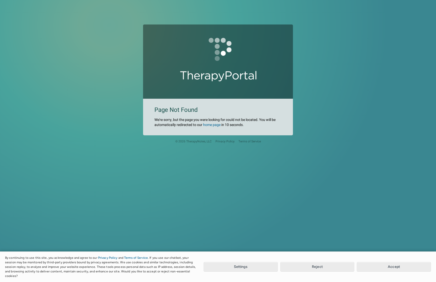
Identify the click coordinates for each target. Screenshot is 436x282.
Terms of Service (249, 141)
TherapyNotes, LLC (199, 141)
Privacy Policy (225, 141)
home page (212, 124)
